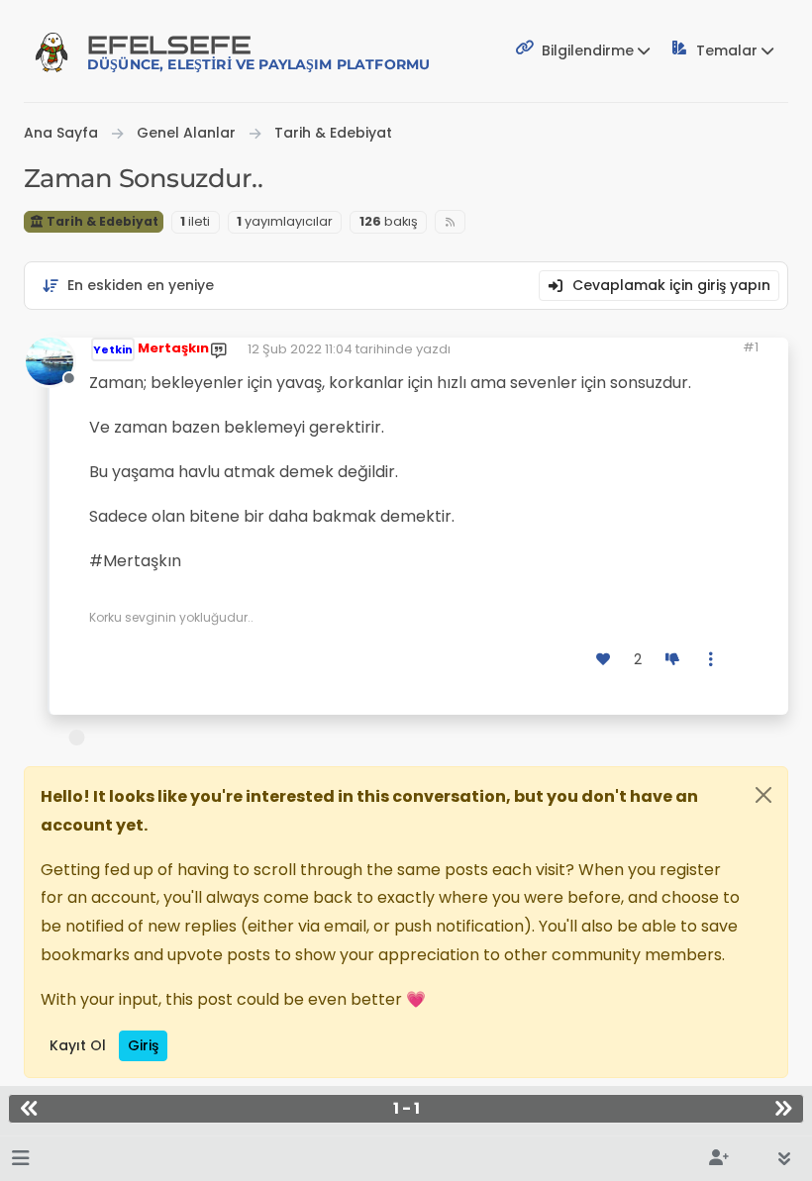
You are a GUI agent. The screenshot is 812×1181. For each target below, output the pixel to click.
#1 (751, 347)
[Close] (763, 795)
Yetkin (113, 349)
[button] (20, 1158)
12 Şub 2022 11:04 (300, 349)
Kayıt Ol (78, 1045)
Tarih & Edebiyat (101, 221)
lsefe (258, 52)
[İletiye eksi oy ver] (672, 659)
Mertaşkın (173, 348)
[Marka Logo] (51, 51)
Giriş (143, 1045)
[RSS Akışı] (450, 222)
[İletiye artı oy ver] (604, 659)
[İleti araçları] (712, 659)
